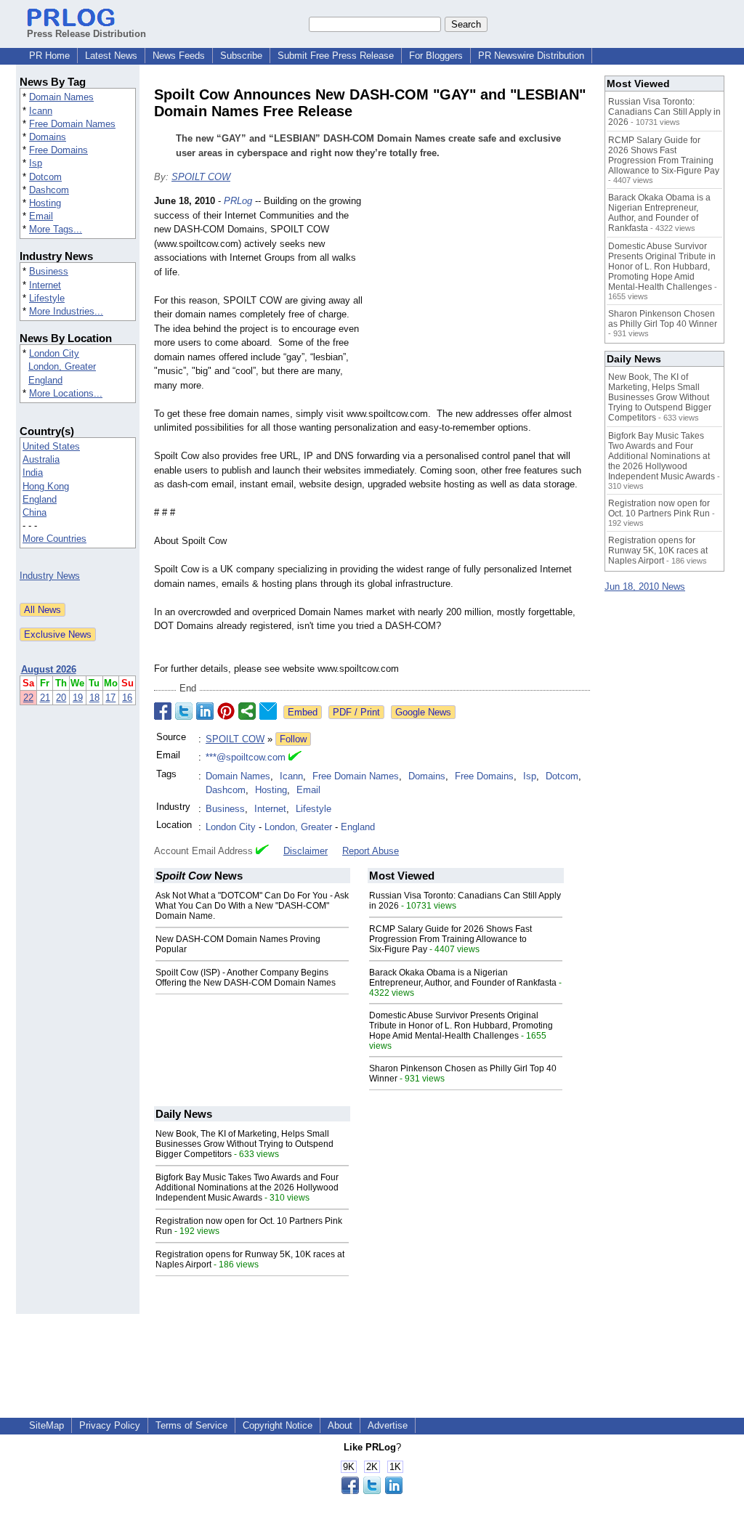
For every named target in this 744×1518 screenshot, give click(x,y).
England (45, 380)
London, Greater (62, 366)
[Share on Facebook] (162, 711)
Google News (423, 712)
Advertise (388, 1425)
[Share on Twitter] (184, 711)
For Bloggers (436, 55)
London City (54, 353)
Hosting (45, 203)
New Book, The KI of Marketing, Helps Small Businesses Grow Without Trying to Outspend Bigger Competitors (244, 1144)
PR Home (49, 55)
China (34, 512)
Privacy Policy (109, 1425)
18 (94, 697)
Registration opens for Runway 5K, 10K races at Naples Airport (658, 550)
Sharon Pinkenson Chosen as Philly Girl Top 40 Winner (662, 319)
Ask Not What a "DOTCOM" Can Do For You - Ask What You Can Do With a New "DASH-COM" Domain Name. (252, 905)
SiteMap (46, 1425)
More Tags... (55, 229)
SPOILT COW (200, 176)
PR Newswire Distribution (531, 55)
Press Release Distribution (86, 33)
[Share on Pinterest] (226, 711)
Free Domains (58, 150)
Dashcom (49, 189)
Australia (41, 459)
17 (110, 697)
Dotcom (45, 176)
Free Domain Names (72, 123)
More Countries (54, 538)
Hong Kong (46, 486)
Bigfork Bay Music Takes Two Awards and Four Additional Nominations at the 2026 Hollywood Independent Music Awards (247, 1187)
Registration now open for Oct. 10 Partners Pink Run (659, 508)
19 (78, 697)
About (340, 1425)
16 (127, 697)
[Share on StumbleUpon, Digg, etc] (247, 711)
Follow (293, 739)
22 (28, 697)
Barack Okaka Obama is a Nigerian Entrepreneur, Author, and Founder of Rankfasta (463, 977)
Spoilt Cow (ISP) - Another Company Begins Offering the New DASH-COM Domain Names (245, 977)
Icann (40, 110)
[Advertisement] (481, 300)
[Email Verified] (295, 757)
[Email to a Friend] (268, 711)
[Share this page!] (372, 1490)
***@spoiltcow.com (246, 757)
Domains (47, 136)
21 (45, 697)
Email (41, 216)
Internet (45, 285)
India (33, 472)
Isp (35, 163)
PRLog (238, 200)
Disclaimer (305, 850)
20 (61, 697)
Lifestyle (47, 298)
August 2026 (48, 669)
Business (48, 271)
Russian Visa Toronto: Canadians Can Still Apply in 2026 (664, 112)
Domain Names (61, 97)
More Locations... (65, 393)
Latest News (111, 55)
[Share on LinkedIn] (205, 711)
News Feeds (179, 55)
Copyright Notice (277, 1425)
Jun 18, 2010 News (644, 586)
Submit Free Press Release (336, 55)
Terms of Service (191, 1425)
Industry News (50, 575)
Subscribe (241, 55)
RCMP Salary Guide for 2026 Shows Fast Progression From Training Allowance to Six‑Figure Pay (450, 939)
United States (51, 446)
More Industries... (66, 311)
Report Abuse (370, 850)
